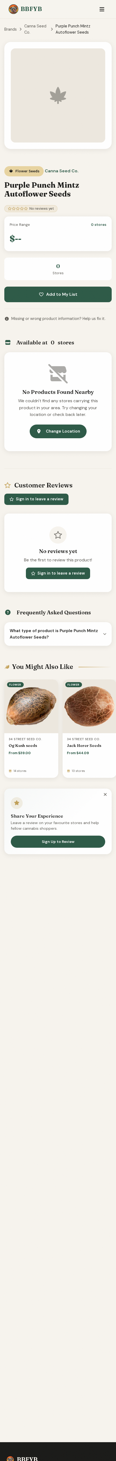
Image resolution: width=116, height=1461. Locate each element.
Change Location (63, 431)
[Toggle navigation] (101, 9)
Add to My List (61, 294)
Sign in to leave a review (39, 499)
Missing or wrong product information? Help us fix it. (58, 318)
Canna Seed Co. (35, 29)
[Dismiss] (105, 795)
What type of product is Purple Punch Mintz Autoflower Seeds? (54, 634)
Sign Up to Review (58, 841)
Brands (10, 29)
